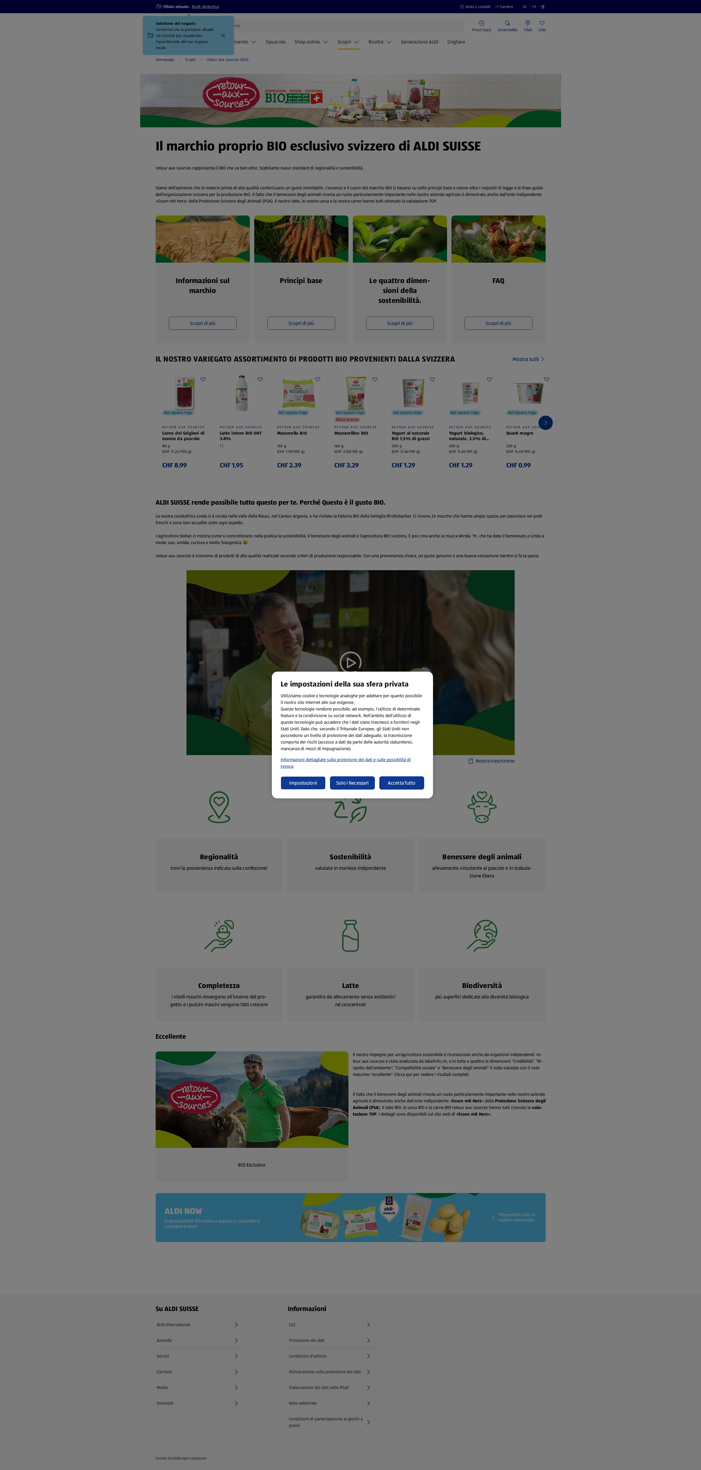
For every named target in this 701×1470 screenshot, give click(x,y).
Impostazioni (303, 783)
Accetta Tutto (402, 783)
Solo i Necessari (352, 783)
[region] (352, 735)
